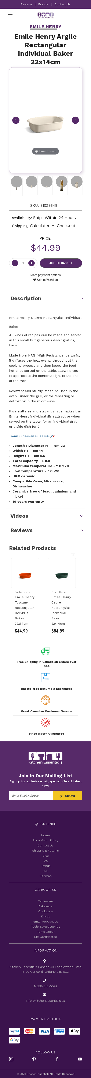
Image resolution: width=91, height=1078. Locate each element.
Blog (46, 855)
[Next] (75, 120)
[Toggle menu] (10, 14)
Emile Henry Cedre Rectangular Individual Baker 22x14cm (61, 610)
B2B (45, 871)
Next (73, 555)
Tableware (45, 901)
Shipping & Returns (45, 850)
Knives (45, 916)
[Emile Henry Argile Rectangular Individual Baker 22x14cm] (16, 181)
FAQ (45, 860)
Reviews (27, 4)
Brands (43, 4)
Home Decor (46, 931)
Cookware (45, 911)
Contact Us (62, 4)
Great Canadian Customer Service (46, 711)
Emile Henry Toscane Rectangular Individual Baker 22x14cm (25, 610)
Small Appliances (45, 921)
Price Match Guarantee (46, 733)
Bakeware (45, 906)
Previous (67, 555)
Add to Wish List (47, 280)
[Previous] (15, 120)
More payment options (45, 275)
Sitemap (46, 876)
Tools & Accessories (45, 926)
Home (45, 835)
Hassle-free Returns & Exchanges (46, 688)
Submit (70, 796)
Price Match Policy (45, 840)
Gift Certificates (45, 936)
